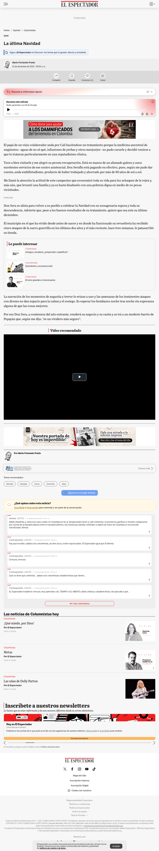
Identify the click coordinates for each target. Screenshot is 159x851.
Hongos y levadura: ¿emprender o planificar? (46, 252)
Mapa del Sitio (79, 775)
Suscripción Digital (79, 785)
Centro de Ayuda (79, 812)
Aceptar (116, 846)
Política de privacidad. (50, 747)
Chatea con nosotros (81, 790)
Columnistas (30, 249)
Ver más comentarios (80, 603)
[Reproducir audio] (8, 110)
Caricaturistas (31, 263)
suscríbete (105, 731)
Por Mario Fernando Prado (27, 453)
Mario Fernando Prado (23, 62)
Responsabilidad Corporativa (80, 800)
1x (152, 114)
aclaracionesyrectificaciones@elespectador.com (103, 826)
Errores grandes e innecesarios (40, 280)
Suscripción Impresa (79, 780)
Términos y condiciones (79, 804)
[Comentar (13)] (87, 76)
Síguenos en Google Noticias (81, 492)
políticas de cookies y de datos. (53, 848)
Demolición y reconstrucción (39, 266)
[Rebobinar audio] (142, 113)
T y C (31, 747)
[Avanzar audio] (147, 113)
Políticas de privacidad (79, 808)
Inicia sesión (92, 731)
